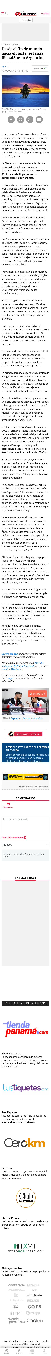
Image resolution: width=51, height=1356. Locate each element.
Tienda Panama (17, 1321)
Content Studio (34, 1295)
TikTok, (17, 666)
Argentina (15, 718)
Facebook (29, 666)
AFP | (5, 66)
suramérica (38, 718)
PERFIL (44, 1353)
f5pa (34, 1307)
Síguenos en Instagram (28, 734)
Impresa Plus (34, 1314)
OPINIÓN (19, 1353)
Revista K (17, 1295)
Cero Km (34, 1320)
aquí (10, 678)
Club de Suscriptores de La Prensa (17, 1307)
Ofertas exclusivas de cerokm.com (33, 787)
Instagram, (7, 666)
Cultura (26, 718)
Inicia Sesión (26, 20)
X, (22, 666)
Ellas (33, 1290)
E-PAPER (32, 1353)
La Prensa (33, 1286)
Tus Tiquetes (16, 1301)
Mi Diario (17, 1290)
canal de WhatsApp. (12, 669)
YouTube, (39, 662)
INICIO (6, 1353)
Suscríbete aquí (10, 653)
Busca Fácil (33, 1301)
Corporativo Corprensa (17, 1286)
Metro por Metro (17, 1314)
